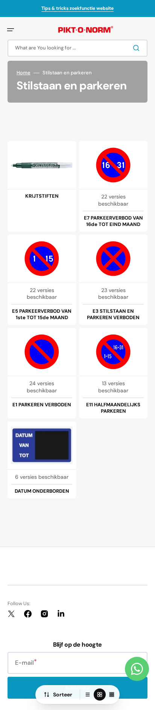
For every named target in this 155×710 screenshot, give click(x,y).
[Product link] (42, 186)
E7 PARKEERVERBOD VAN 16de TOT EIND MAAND (113, 221)
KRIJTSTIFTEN (42, 196)
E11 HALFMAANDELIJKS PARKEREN (113, 408)
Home (23, 73)
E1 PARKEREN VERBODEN (41, 405)
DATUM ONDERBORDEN (42, 491)
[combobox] (77, 48)
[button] (10, 30)
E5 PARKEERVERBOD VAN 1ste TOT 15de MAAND (41, 314)
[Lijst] (88, 694)
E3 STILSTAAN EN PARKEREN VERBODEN (113, 314)
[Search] (137, 48)
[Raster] (100, 694)
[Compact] (112, 694)
